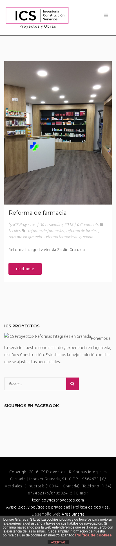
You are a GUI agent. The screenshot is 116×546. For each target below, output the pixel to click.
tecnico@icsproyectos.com (58, 500)
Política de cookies (91, 507)
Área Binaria (73, 514)
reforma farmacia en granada (68, 237)
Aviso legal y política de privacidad (38, 507)
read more (25, 269)
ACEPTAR (58, 542)
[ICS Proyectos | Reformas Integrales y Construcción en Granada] (37, 17)
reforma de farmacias (46, 230)
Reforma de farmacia (37, 212)
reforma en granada (25, 237)
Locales (14, 230)
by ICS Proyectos (21, 224)
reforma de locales (81, 230)
